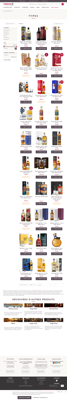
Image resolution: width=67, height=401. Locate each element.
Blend (6, 35)
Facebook (56, 381)
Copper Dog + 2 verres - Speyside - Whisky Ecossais (41, 68)
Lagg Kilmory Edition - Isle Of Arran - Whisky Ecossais (41, 147)
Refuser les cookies (60, 391)
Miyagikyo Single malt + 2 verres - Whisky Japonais (56, 223)
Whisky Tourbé (7, 30)
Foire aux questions (41, 380)
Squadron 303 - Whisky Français (41, 196)
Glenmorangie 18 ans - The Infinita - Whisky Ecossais (57, 96)
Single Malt (6, 32)
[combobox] (41, 4)
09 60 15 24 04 (44, 1)
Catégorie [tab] (6, 28)
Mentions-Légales (10, 382)
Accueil (4, 11)
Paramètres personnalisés (40, 397)
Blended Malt (7, 33)
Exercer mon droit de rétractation (25, 386)
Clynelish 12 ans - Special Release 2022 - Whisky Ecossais (56, 172)
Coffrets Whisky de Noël (36, 290)
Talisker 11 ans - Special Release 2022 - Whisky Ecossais (26, 197)
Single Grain (6, 39)
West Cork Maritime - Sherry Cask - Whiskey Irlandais (56, 249)
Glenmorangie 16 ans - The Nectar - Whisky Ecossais (41, 274)
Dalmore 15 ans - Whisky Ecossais (41, 249)
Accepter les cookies (24, 397)
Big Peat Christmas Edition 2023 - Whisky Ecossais (26, 223)
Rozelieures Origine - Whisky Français (26, 147)
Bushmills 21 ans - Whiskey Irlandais (57, 147)
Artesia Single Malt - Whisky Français (56, 274)
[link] (7, 7)
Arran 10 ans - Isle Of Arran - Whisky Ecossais (56, 42)
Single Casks (6, 37)
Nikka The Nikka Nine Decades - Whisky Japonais (41, 172)
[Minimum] (4, 46)
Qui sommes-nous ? (10, 380)
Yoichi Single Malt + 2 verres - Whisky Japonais (41, 223)
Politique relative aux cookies (34, 394)
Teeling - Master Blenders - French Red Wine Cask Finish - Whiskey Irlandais (41, 43)
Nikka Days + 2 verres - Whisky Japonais (26, 249)
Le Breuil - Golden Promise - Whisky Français (26, 122)
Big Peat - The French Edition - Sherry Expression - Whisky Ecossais (26, 43)
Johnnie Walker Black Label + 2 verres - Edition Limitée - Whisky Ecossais (26, 97)
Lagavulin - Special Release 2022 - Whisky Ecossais (26, 172)
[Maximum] (16, 46)
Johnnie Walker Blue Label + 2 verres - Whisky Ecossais (26, 274)
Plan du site (41, 384)
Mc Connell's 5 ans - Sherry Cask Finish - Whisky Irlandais (41, 122)
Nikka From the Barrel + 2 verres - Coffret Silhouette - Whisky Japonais (56, 198)
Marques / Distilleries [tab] (9, 52)
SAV (26, 384)
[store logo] (8, 4)
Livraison (25, 382)
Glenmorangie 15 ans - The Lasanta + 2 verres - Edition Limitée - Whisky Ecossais (57, 69)
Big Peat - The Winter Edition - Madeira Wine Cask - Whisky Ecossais (26, 69)
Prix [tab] (5, 43)
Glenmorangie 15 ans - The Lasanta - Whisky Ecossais (41, 96)
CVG (26, 380)
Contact (41, 382)
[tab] (10, 24)
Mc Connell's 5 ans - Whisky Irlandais (56, 122)
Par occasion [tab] (7, 60)
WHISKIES (8, 11)
